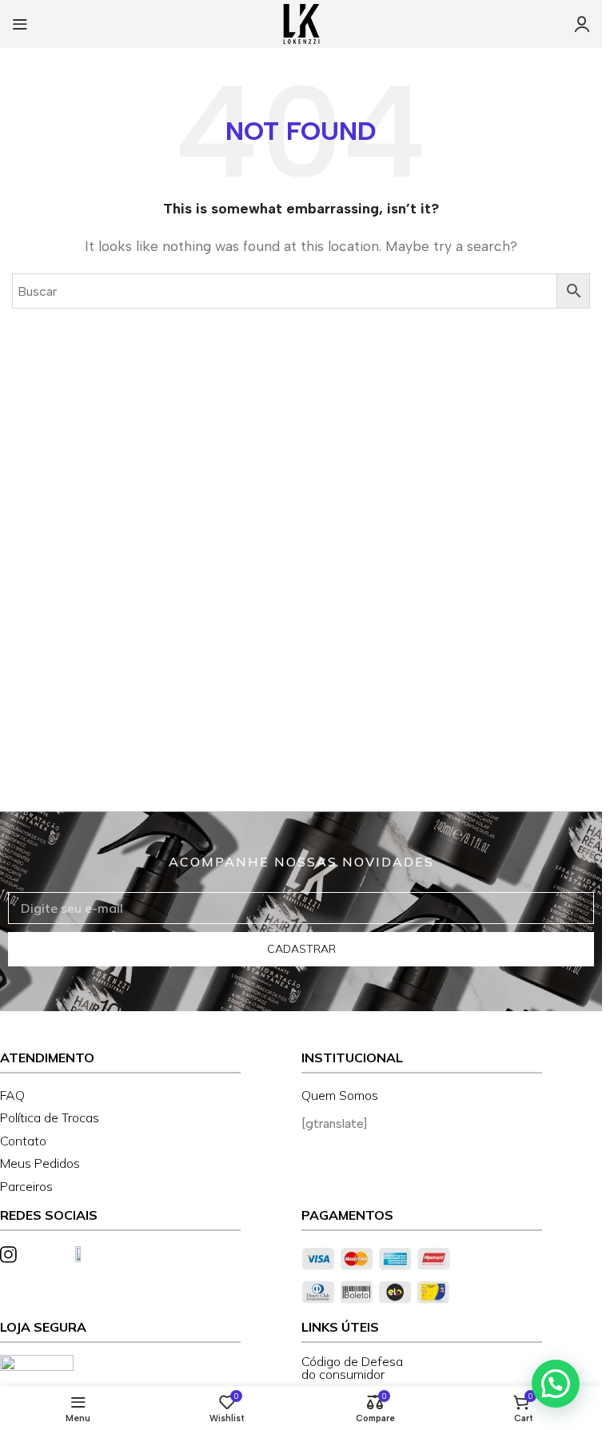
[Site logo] (301, 22)
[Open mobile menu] (20, 24)
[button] (556, 1384)
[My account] (582, 24)
